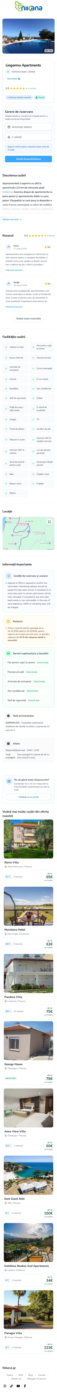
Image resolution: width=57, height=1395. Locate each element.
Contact (41, 1375)
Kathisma (7, 192)
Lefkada (31, 71)
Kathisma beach (19, 71)
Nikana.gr (9, 1368)
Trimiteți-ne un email (28, 797)
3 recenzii (51, 235)
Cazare (10, 1375)
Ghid (20, 1375)
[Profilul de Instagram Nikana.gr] (4, 1386)
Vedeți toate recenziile (28, 318)
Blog (30, 1375)
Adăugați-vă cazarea (36, 1378)
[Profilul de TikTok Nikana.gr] (11, 1386)
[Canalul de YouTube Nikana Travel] (18, 1386)
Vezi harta (12, 78)
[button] (39, 235)
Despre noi (16, 1378)
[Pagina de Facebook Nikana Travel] (24, 1386)
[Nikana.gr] (28, 6)
